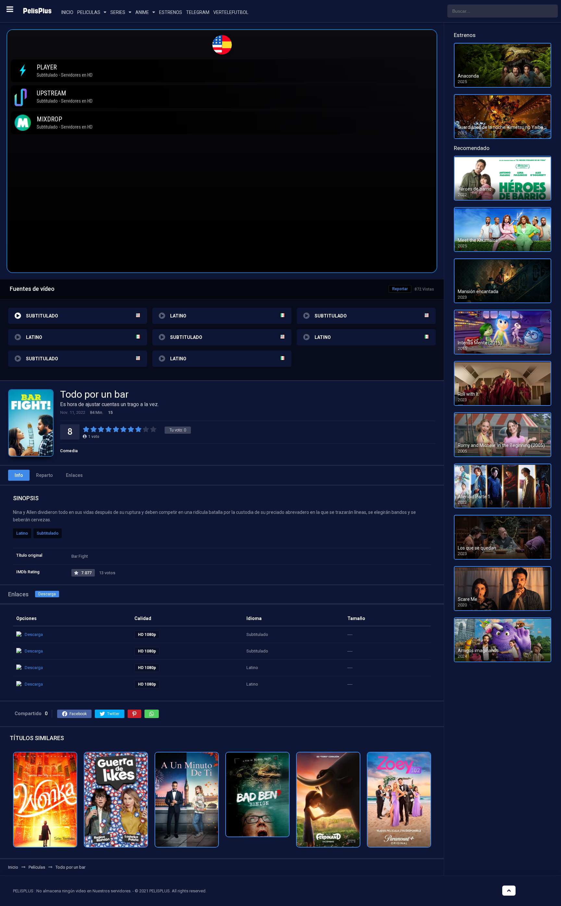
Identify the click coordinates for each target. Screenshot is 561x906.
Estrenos (170, 12)
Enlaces (74, 475)
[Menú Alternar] (10, 9)
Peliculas (88, 12)
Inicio (67, 12)
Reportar (400, 289)
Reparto (44, 475)
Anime (142, 12)
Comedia (69, 451)
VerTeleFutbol (230, 12)
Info (19, 475)
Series (117, 12)
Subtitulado (47, 533)
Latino (22, 533)
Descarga (47, 594)
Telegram (197, 12)
